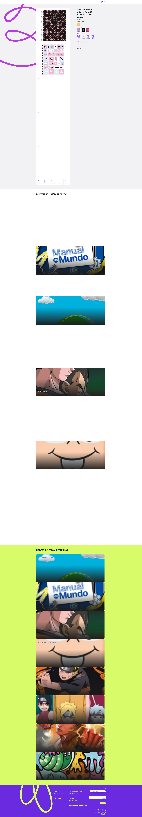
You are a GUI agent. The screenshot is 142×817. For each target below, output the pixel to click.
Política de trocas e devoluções (75, 788)
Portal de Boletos (57, 798)
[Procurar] (104, 2)
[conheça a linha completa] (70, 568)
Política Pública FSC (73, 800)
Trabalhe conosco (57, 791)
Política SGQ (71, 798)
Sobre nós (56, 788)
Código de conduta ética (73, 793)
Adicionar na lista (82, 41)
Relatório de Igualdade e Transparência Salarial (78, 805)
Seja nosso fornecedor (58, 793)
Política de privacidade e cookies (75, 791)
